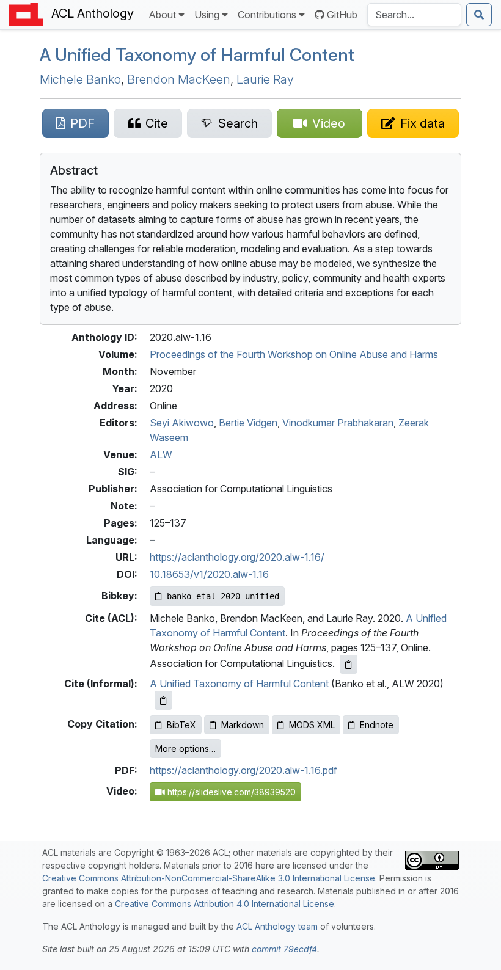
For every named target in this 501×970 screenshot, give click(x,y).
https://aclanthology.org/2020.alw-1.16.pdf (243, 770)
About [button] (162, 15)
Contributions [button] (267, 15)
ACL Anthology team (277, 926)
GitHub (342, 15)
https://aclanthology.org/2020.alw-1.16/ (237, 557)
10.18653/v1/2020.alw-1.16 (209, 574)
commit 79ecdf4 (284, 949)
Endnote (376, 725)
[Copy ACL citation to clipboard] (348, 664)
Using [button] (206, 15)
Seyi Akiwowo (182, 423)
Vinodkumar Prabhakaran (337, 423)
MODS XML (312, 725)
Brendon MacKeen (178, 79)
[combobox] (414, 14)
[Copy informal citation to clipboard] (163, 700)
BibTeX (181, 725)
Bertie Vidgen (248, 423)
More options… (185, 748)
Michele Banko (80, 79)
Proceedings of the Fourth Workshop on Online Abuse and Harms (294, 354)
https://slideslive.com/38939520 (230, 792)
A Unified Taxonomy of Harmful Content (197, 54)
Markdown (242, 725)
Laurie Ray (265, 79)
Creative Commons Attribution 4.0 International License (224, 904)
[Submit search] (479, 14)
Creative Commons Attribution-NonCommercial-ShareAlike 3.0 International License (208, 878)
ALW (161, 454)
